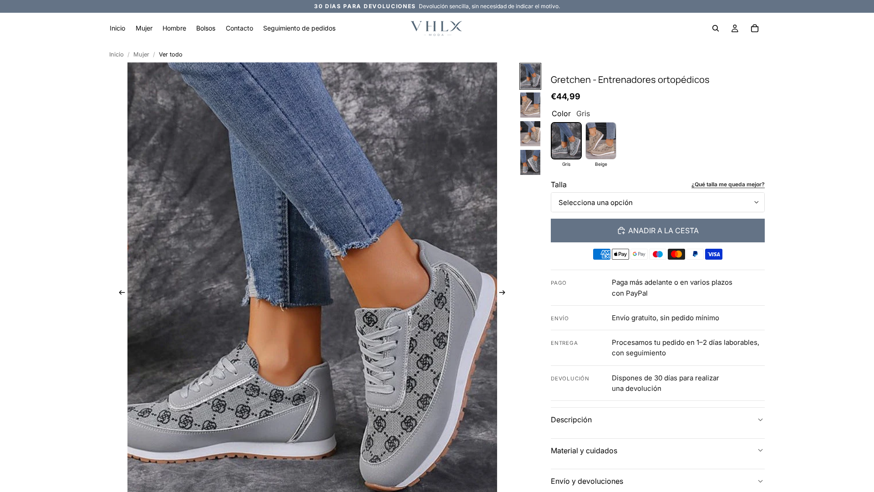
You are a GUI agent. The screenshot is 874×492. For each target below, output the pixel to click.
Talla (559, 184)
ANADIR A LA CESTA (663, 230)
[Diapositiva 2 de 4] (530, 105)
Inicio (116, 54)
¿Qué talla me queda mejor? (728, 184)
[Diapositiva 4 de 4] (530, 162)
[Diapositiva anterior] (119, 293)
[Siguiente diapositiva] (505, 293)
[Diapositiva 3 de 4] (530, 133)
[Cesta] (755, 28)
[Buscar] (716, 28)
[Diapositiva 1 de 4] (530, 76)
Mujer (141, 54)
